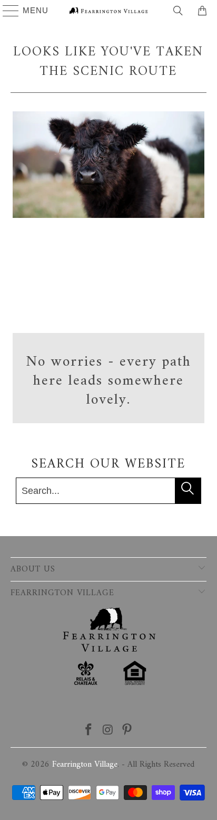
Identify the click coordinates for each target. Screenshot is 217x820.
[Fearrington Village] (108, 10)
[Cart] (204, 10)
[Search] (178, 10)
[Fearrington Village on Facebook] (88, 731)
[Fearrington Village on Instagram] (108, 731)
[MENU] (6, 10)
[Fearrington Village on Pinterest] (127, 731)
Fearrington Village (84, 764)
